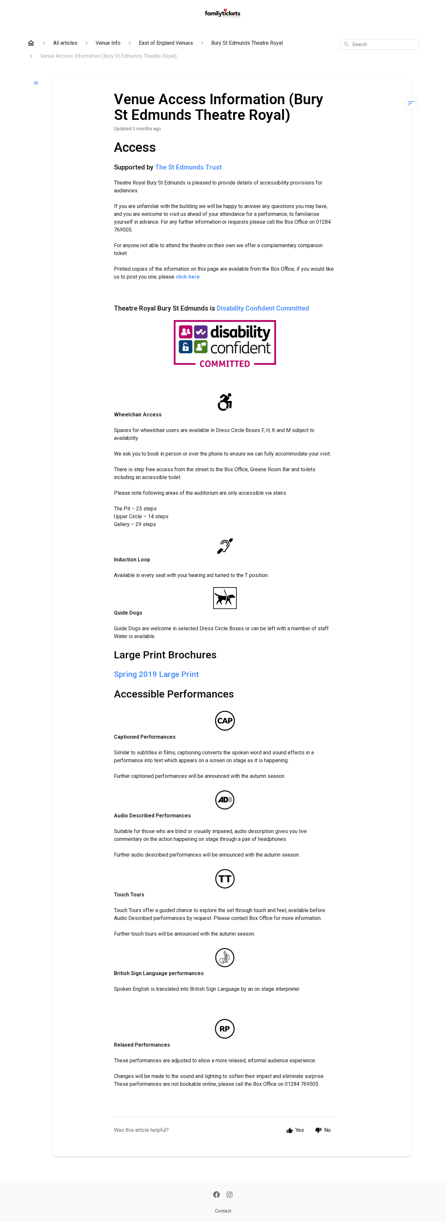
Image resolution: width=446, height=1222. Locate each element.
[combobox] (380, 44)
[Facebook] (216, 1195)
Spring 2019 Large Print (156, 674)
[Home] (31, 43)
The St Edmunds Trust (188, 167)
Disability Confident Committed (263, 308)
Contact (223, 1211)
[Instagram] (229, 1195)
